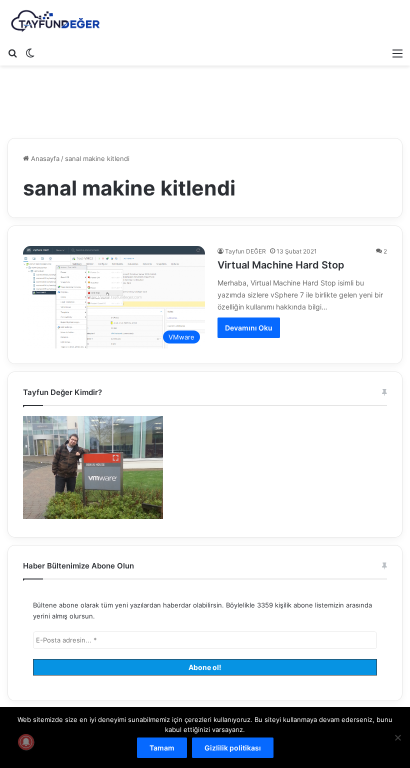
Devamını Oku (248, 328)
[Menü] (397, 53)
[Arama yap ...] (13, 53)
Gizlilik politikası (232, 748)
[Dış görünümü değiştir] (30, 53)
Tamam (162, 748)
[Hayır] (397, 737)
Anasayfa (44, 158)
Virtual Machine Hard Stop (281, 265)
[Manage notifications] (26, 742)
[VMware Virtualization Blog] (55, 21)
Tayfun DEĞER (245, 251)
